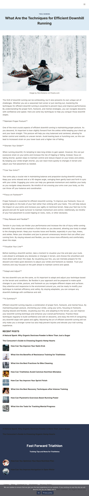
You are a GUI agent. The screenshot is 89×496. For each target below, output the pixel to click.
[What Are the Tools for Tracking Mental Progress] (6, 408)
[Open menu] (84, 4)
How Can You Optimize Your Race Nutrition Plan (32, 461)
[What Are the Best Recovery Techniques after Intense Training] (6, 391)
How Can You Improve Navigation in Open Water (32, 469)
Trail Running (44, 14)
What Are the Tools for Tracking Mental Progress (33, 406)
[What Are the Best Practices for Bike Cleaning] (6, 365)
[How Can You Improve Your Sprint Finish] (6, 382)
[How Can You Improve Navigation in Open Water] (6, 471)
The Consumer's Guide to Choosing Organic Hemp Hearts (29, 341)
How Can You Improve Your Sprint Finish (29, 380)
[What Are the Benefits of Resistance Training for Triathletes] (6, 356)
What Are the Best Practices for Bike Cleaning (32, 363)
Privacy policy (47, 493)
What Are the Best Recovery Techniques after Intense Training (39, 389)
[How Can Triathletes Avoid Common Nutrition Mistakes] (6, 373)
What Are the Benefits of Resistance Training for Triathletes (38, 355)
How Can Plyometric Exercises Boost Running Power (34, 398)
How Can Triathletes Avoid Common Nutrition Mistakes (36, 372)
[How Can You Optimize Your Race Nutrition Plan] (6, 463)
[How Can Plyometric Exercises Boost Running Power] (6, 399)
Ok (39, 493)
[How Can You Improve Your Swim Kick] (6, 348)
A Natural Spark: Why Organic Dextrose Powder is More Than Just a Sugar (36, 335)
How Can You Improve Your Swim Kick (28, 346)
